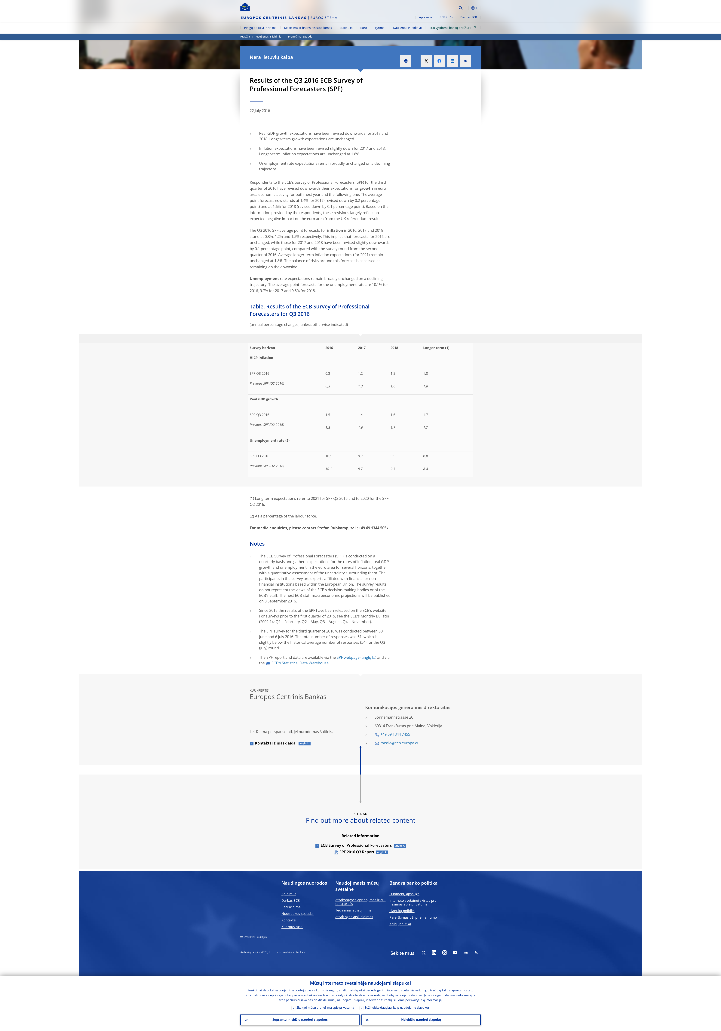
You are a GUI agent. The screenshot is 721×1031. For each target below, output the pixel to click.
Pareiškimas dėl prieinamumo (413, 917)
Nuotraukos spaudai (297, 914)
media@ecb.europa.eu (399, 743)
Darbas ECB (468, 17)
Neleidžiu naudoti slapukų (421, 1019)
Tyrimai (380, 28)
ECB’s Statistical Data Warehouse (300, 663)
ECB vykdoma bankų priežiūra (450, 28)
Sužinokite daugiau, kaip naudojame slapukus (397, 1007)
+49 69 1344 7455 (395, 735)
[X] (423, 952)
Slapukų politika (402, 911)
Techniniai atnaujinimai (354, 910)
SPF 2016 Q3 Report (356, 852)
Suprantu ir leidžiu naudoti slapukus (300, 1019)
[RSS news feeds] (476, 952)
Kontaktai (288, 920)
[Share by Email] (465, 61)
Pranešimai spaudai (300, 36)
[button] (467, 8)
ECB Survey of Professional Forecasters (356, 846)
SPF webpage (348, 658)
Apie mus (425, 17)
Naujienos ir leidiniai (407, 28)
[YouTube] (455, 952)
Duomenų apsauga (404, 894)
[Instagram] (444, 952)
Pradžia (245, 36)
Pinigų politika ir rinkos (260, 28)
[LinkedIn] (434, 952)
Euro (363, 28)
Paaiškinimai (291, 907)
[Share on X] (426, 61)
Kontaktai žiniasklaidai (276, 743)
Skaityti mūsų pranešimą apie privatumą (325, 1007)
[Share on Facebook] (439, 61)
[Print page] (405, 61)
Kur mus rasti (292, 927)
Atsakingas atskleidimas (354, 917)
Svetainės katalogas (255, 937)
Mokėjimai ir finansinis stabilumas (308, 28)
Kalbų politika (400, 924)
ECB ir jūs (446, 17)
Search (461, 8)
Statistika (346, 28)
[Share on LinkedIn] (452, 61)
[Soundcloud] (465, 952)
